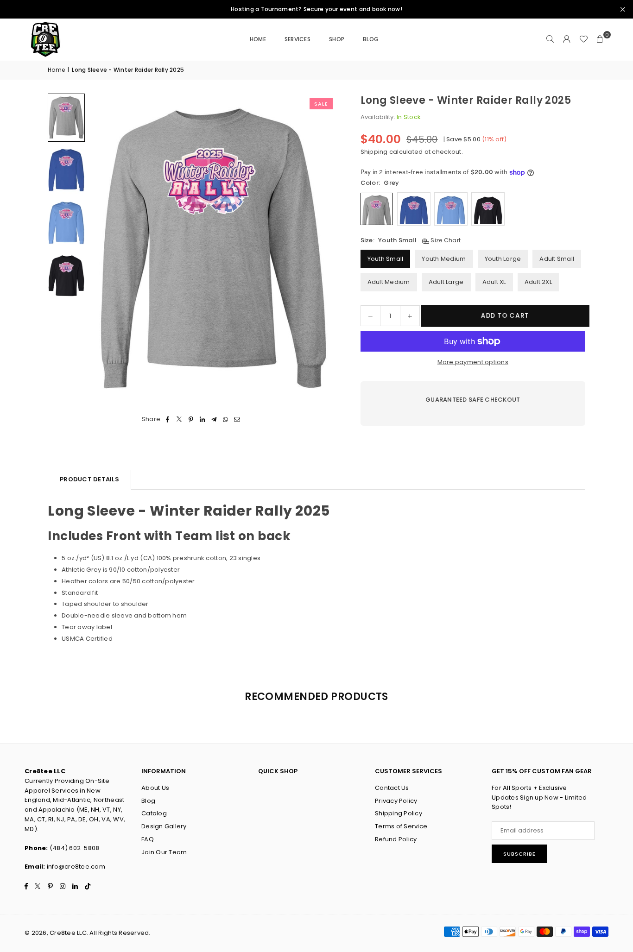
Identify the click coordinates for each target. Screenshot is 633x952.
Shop (336, 39)
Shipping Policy (398, 813)
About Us (155, 787)
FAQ (147, 839)
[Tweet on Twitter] (179, 419)
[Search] (550, 39)
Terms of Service (401, 826)
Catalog (154, 813)
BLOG (371, 39)
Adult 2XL (538, 281)
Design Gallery (164, 826)
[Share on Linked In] (202, 419)
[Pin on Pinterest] (191, 419)
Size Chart (445, 240)
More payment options (472, 362)
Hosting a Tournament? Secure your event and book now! (316, 9)
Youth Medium (444, 258)
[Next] (318, 248)
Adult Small (556, 258)
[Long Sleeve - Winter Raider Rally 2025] (66, 117)
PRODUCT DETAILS (89, 479)
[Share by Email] (237, 419)
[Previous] (108, 248)
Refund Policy (396, 839)
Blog (148, 800)
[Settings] (566, 39)
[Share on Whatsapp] (225, 419)
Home (258, 39)
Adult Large (446, 281)
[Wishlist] (583, 39)
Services (297, 39)
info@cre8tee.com (76, 866)
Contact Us (392, 787)
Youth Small (385, 258)
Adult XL (494, 281)
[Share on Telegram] (214, 419)
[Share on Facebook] (168, 419)
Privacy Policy (396, 800)
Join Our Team (164, 852)
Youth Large (503, 258)
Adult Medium (388, 281)
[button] (600, 39)
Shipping (374, 151)
